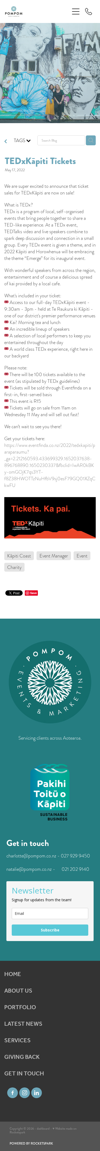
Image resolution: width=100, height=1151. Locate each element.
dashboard (43, 1128)
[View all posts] (5, 141)
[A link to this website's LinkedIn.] (36, 1092)
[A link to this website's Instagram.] (24, 1092)
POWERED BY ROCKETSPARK (31, 1143)
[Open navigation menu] (75, 11)
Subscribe (50, 929)
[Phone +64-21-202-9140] (88, 11)
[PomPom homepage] (37, 11)
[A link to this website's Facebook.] (12, 1092)
